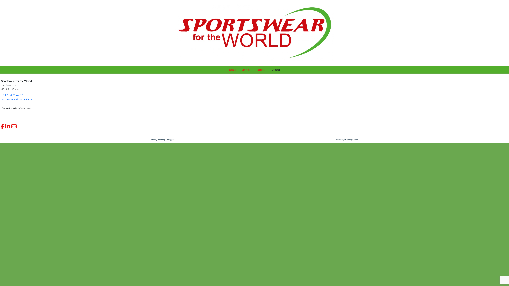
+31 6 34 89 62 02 (12, 95)
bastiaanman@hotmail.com (17, 98)
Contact (276, 69)
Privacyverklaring (158, 139)
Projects (246, 69)
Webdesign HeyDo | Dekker (347, 139)
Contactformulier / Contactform (16, 108)
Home (232, 69)
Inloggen (171, 139)
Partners (261, 69)
